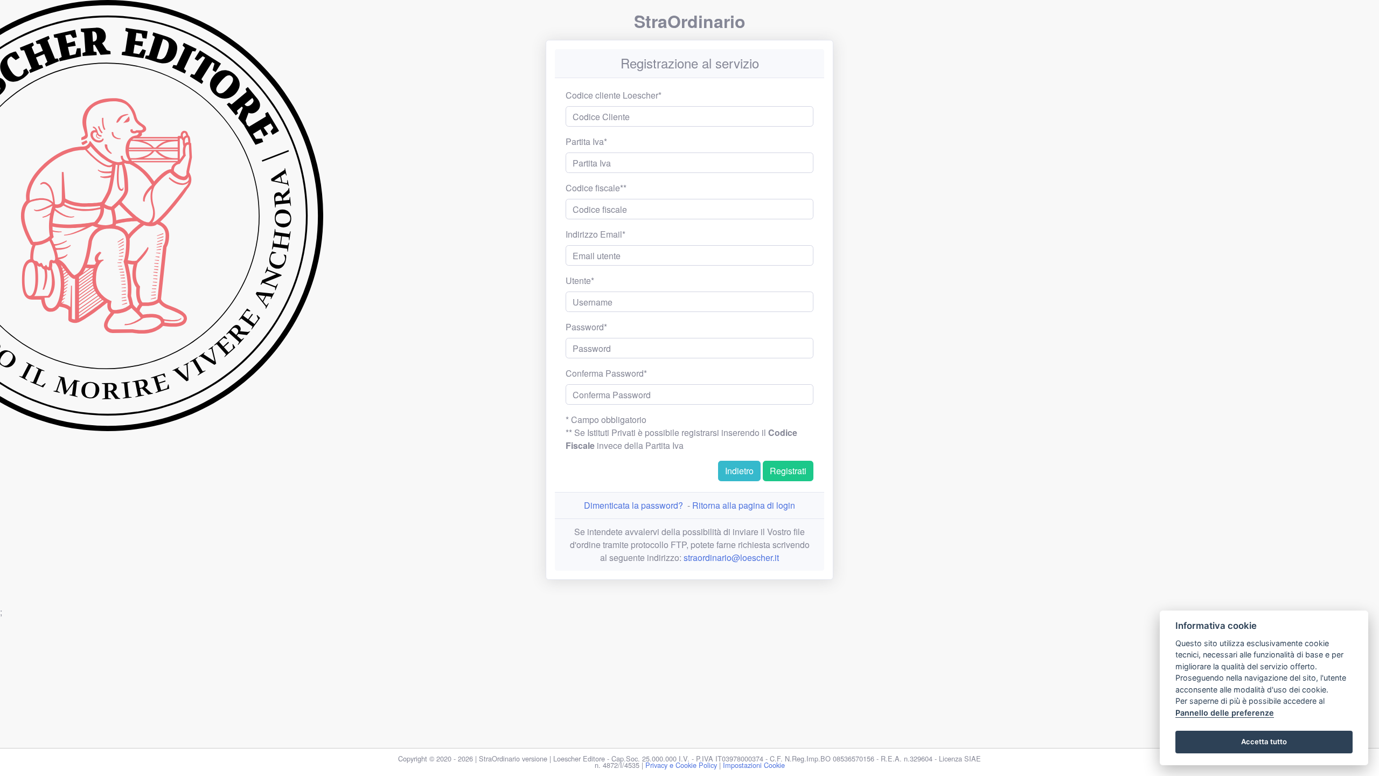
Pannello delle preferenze (1224, 712)
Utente (578, 280)
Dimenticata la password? (633, 505)
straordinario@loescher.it (731, 557)
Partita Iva (585, 141)
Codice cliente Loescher (612, 95)
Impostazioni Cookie (754, 765)
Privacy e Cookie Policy (681, 765)
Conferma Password (605, 373)
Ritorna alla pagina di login (743, 505)
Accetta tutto (1264, 741)
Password (585, 327)
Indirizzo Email (594, 234)
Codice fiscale (593, 188)
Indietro (739, 471)
